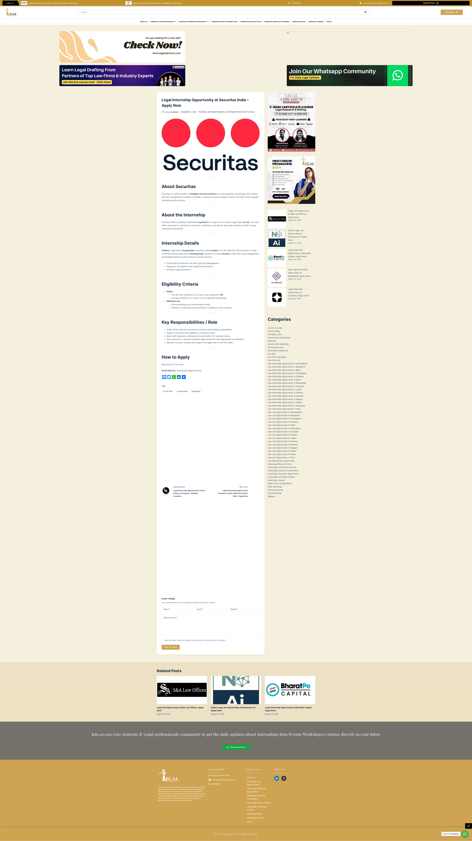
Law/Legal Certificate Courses (282, 467)
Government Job (275, 347)
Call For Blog (274, 331)
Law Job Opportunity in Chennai (283, 422)
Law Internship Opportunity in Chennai (285, 376)
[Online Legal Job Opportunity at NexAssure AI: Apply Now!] (236, 690)
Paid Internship (274, 493)
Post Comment (170, 647)
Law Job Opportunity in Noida (282, 451)
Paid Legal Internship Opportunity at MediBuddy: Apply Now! (53, 3)
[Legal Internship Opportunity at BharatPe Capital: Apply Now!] (290, 690)
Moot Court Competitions (280, 483)
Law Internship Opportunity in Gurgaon (286, 386)
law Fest (271, 354)
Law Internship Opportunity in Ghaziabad (287, 383)
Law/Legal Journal (276, 480)
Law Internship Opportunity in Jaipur (285, 389)
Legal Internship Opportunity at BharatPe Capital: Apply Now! (299, 253)
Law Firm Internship (215, 112)
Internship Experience (278, 350)
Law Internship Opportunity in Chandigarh (287, 373)
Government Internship (278, 344)
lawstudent (182, 391)
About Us (251, 777)
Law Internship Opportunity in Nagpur (285, 399)
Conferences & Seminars (279, 337)
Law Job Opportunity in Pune (281, 457)
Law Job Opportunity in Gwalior (283, 435)
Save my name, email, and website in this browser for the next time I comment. (195, 640)
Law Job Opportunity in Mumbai (283, 444)
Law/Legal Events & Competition (283, 470)
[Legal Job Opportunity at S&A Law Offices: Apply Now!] (182, 690)
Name (166, 609)
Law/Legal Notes (254, 814)
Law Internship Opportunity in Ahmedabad (287, 363)
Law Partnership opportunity (281, 461)
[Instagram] (283, 778)
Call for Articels (275, 328)
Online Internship (275, 490)
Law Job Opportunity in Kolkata (282, 441)
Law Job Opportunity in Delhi (281, 425)
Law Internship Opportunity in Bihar (284, 370)
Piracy (249, 821)
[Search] (365, 12)
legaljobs (196, 391)
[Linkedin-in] (276, 778)
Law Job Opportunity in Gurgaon (283, 431)
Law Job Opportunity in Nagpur (282, 448)
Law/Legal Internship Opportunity (283, 473)
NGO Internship (275, 486)
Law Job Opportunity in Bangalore (284, 415)
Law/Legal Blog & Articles (280, 464)
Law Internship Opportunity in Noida (285, 402)
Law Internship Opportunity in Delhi (240, 112)
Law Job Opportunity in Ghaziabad (284, 428)
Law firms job (274, 360)
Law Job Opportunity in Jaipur (282, 438)
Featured (202, 112)
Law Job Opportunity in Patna (282, 454)
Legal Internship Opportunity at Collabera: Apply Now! (155, 3)
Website (233, 609)
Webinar (271, 496)
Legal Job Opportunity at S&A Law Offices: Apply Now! (298, 214)
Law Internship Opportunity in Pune (284, 409)
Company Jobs (275, 334)
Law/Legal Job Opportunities (281, 477)
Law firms (168, 391)
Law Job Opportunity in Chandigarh (284, 418)
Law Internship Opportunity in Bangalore (286, 366)
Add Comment (170, 618)
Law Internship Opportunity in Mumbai (285, 396)
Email (200, 609)
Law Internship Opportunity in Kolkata (285, 392)
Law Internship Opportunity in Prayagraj (286, 405)
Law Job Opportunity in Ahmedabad (285, 412)
